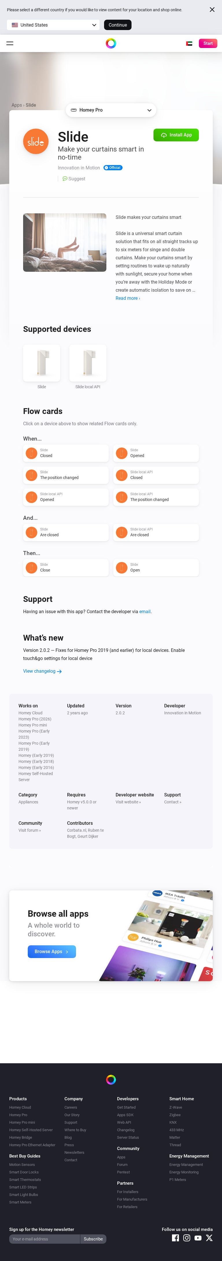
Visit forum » (29, 830)
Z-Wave (175, 1107)
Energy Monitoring (184, 1172)
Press (69, 1145)
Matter (174, 1137)
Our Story (71, 1115)
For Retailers (127, 1207)
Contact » (173, 802)
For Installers (127, 1192)
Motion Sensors (22, 1164)
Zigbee (175, 1115)
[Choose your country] (189, 43)
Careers (70, 1107)
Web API (124, 1122)
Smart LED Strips (23, 1187)
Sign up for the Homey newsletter (41, 1229)
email (145, 611)
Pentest (123, 1172)
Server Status (128, 1137)
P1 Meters (177, 1179)
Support (70, 1122)
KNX (173, 1122)
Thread (175, 1145)
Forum (122, 1164)
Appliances (28, 802)
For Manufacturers (132, 1199)
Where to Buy (75, 1130)
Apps (17, 105)
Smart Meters (20, 1202)
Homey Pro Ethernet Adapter (32, 1145)
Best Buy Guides (24, 1156)
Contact (70, 1160)
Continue (118, 25)
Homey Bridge (20, 1137)
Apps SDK (125, 1115)
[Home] (111, 43)
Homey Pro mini (22, 1122)
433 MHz (176, 1130)
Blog (68, 1137)
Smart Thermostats (25, 1179)
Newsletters (74, 1152)
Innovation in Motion (182, 713)
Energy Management (186, 1164)
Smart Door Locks (24, 1172)
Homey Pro (18, 1115)
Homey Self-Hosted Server (31, 1130)
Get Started (126, 1107)
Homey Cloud (20, 1107)
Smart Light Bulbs (23, 1194)
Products (18, 1098)
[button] (53, 25)
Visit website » (128, 802)
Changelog (125, 1130)
